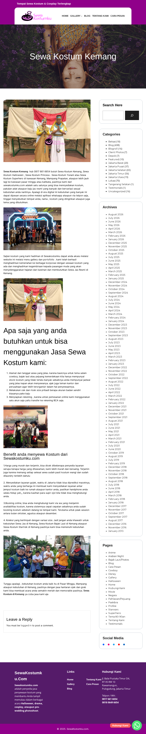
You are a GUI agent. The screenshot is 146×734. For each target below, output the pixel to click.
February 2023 (116, 360)
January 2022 (116, 403)
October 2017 (116, 513)
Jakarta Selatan (117, 170)
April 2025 (114, 267)
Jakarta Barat (115, 163)
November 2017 (117, 509)
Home (111, 584)
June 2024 (114, 303)
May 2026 (113, 225)
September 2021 (117, 417)
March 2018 (115, 495)
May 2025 (113, 264)
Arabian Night (116, 556)
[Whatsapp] (137, 725)
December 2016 (117, 524)
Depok (112, 156)
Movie (111, 591)
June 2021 (114, 428)
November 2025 (117, 246)
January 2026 (116, 239)
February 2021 (116, 442)
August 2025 (115, 253)
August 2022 (115, 381)
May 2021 (113, 431)
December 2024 (117, 282)
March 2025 (115, 271)
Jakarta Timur (116, 173)
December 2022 (117, 367)
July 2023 (114, 342)
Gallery (112, 577)
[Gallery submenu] (81, 16)
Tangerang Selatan (119, 184)
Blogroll (113, 148)
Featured (113, 159)
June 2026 (114, 221)
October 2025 (116, 250)
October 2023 (116, 332)
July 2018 (113, 484)
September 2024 (118, 292)
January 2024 (116, 321)
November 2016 (117, 527)
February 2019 (116, 463)
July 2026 (113, 218)
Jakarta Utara (116, 177)
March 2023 (115, 356)
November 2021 (117, 410)
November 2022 (117, 371)
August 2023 (115, 339)
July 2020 (114, 445)
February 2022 (116, 399)
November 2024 (117, 285)
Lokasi (111, 180)
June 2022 (114, 388)
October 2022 (116, 374)
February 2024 (116, 317)
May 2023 (113, 349)
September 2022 (118, 378)
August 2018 (115, 481)
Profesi (112, 606)
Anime (112, 552)
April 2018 (114, 492)
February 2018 (116, 499)
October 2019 (116, 452)
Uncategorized (116, 191)
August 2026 (115, 214)
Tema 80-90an (116, 616)
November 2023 (117, 328)
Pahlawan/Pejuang (119, 599)
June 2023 (114, 346)
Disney (112, 574)
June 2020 (114, 449)
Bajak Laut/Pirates (118, 559)
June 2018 (114, 488)
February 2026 (116, 235)
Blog (111, 145)
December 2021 (117, 406)
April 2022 (114, 392)
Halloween (114, 581)
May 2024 (113, 307)
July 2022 (114, 385)
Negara (112, 595)
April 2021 (113, 435)
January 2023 (116, 364)
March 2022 (115, 396)
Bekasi (112, 141)
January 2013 (115, 531)
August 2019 (115, 456)
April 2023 (114, 353)
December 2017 (117, 506)
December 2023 (117, 324)
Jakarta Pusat (116, 166)
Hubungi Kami (116, 588)
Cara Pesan (114, 567)
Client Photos (116, 152)
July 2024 (114, 299)
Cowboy (113, 570)
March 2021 (114, 438)
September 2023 (118, 335)
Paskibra (113, 602)
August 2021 (115, 420)
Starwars (113, 609)
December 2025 (117, 243)
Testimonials (115, 188)
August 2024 (115, 296)
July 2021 (113, 424)
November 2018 (117, 470)
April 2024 (114, 310)
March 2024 (115, 314)
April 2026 (114, 228)
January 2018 (116, 502)
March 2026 (115, 232)
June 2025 (114, 260)
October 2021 (116, 413)
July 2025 (113, 257)
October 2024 (116, 289)
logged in (26, 625)
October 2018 (116, 474)
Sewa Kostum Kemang (15, 171)
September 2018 (117, 477)
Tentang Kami (116, 620)
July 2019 (113, 460)
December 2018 (117, 467)
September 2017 (117, 516)
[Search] (132, 115)
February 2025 (116, 275)
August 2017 (115, 520)
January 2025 (116, 278)
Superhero (114, 613)
